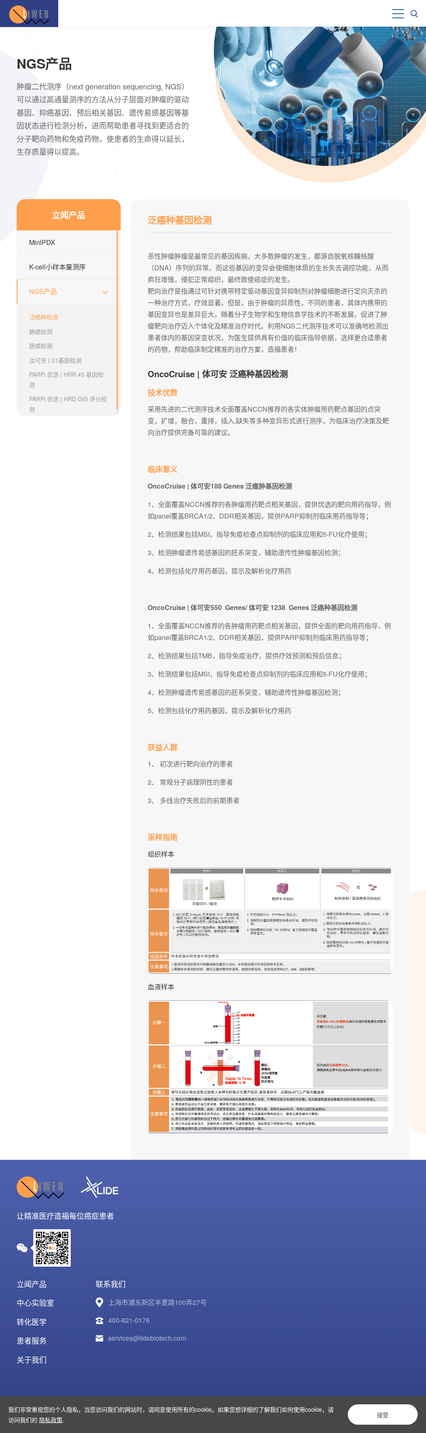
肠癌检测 (40, 345)
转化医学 (32, 1321)
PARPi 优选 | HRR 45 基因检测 (66, 379)
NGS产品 (43, 291)
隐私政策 (50, 1420)
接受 (383, 1415)
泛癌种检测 (43, 317)
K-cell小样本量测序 (57, 267)
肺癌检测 (40, 331)
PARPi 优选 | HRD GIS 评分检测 (68, 404)
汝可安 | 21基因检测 (55, 360)
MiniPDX (42, 242)
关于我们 (32, 1359)
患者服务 (32, 1340)
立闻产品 (32, 1283)
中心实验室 (35, 1302)
